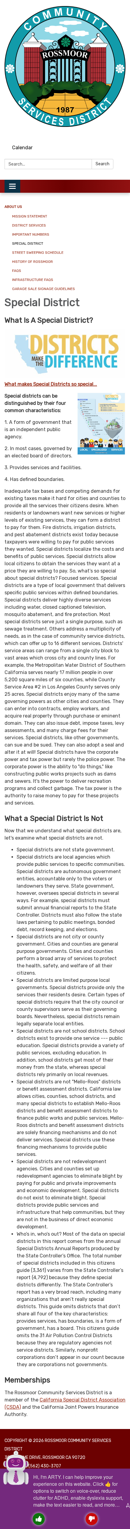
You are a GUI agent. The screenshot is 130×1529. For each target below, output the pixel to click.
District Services (29, 225)
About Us (13, 207)
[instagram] (99, 133)
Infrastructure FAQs (32, 280)
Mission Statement (29, 216)
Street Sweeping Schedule (37, 252)
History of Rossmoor (32, 262)
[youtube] (121, 133)
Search (102, 163)
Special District (27, 243)
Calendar (22, 147)
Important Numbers (30, 234)
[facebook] (110, 133)
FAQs (16, 271)
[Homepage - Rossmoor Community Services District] (65, 66)
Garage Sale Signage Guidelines (43, 289)
